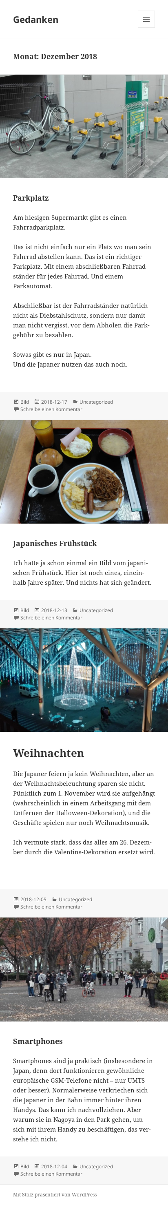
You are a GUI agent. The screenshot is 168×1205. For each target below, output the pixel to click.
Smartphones (38, 1041)
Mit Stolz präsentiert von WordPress (55, 1194)
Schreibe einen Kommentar (51, 409)
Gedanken (35, 19)
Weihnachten (48, 752)
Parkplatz (31, 198)
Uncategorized (96, 401)
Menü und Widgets (146, 27)
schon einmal (67, 563)
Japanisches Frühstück (55, 543)
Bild (24, 401)
